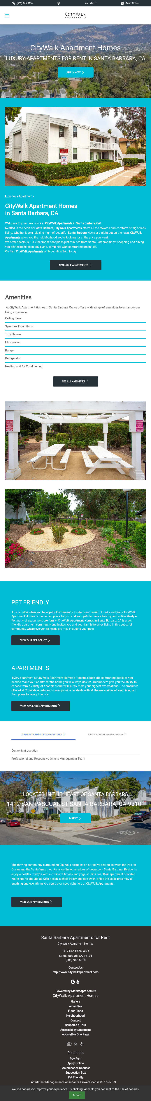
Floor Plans (75, 1011)
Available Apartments (74, 265)
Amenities (75, 1006)
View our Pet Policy (33, 640)
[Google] (73, 981)
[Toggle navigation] (7, 15)
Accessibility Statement (75, 1030)
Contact (76, 1020)
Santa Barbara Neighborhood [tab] (105, 734)
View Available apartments (38, 705)
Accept (77, 1095)
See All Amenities (74, 381)
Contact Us (76, 967)
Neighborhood (75, 1015)
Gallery (75, 1001)
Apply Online (132, 3)
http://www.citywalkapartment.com (76, 972)
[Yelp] (78, 981)
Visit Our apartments (34, 902)
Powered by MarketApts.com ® (75, 991)
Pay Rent (75, 1058)
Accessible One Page (75, 1034)
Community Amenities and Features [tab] (41, 734)
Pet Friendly (75, 1077)
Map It (73, 818)
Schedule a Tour (75, 1025)
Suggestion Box (75, 1072)
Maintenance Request (76, 1068)
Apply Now (73, 72)
